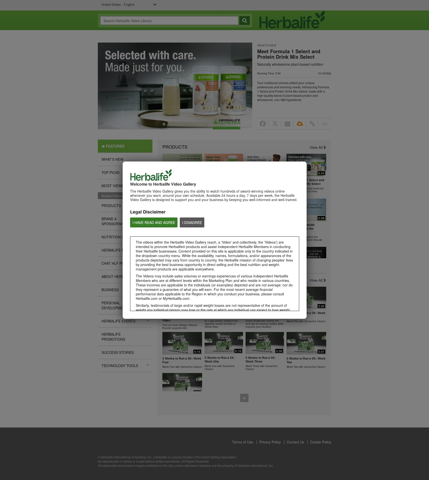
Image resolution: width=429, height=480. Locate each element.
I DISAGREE (192, 222)
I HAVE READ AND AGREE (154, 222)
